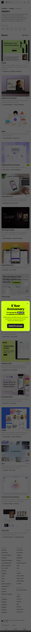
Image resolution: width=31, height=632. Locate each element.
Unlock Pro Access (15, 326)
